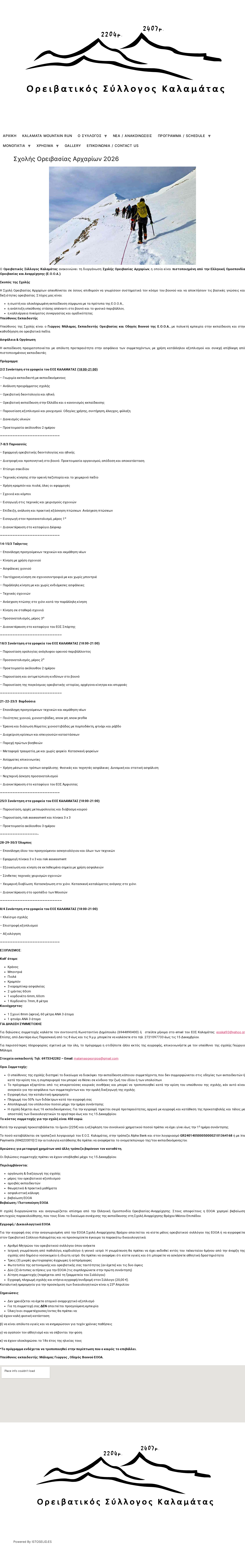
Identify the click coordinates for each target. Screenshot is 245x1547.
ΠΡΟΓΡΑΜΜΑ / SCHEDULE (181, 136)
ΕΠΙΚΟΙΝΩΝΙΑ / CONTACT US (113, 146)
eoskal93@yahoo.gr (230, 1032)
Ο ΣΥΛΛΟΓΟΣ (89, 136)
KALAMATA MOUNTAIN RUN (47, 136)
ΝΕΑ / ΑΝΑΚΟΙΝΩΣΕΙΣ (132, 136)
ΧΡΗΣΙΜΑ (45, 146)
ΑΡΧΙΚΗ (9, 136)
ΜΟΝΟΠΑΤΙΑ (14, 146)
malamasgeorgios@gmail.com (96, 1058)
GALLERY (73, 146)
